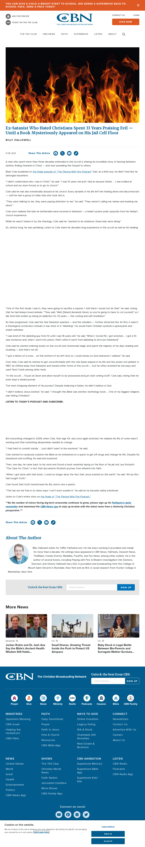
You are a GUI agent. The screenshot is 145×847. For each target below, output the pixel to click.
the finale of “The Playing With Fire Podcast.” (66, 496)
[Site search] (124, 36)
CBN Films (12, 738)
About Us (119, 740)
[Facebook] (55, 153)
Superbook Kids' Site (87, 779)
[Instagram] (77, 814)
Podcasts (119, 769)
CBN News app (49, 506)
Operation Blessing (18, 719)
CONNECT (120, 714)
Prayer (45, 724)
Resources (48, 740)
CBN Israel (13, 724)
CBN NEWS (49, 34)
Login (136, 15)
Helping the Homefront (13, 731)
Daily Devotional (52, 719)
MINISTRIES (14, 714)
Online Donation (87, 719)
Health (10, 779)
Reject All (108, 834)
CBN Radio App (123, 774)
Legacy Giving (86, 724)
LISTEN (98, 34)
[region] (72, 833)
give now (125, 21)
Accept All (108, 841)
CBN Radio (120, 763)
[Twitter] (62, 153)
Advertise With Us (124, 729)
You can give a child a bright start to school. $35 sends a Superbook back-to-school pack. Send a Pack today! (66, 5)
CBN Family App (51, 793)
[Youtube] (59, 814)
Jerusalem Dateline (53, 783)
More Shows (49, 788)
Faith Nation (49, 778)
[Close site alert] (138, 5)
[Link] (76, 153)
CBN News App (16, 795)
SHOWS (46, 758)
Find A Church (50, 735)
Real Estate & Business (86, 745)
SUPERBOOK (81, 34)
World (9, 769)
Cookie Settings (108, 826)
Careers (118, 735)
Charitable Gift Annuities (86, 736)
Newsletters (121, 719)
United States (15, 763)
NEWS (10, 758)
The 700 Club (28, 34)
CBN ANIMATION (89, 758)
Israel (9, 774)
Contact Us (118, 15)
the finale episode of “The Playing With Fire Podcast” (62, 171)
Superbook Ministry (89, 763)
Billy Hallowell (18, 140)
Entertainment (15, 784)
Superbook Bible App (87, 770)
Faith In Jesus (50, 729)
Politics (10, 790)
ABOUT (112, 34)
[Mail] (69, 153)
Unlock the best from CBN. (45, 587)
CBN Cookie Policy (41, 832)
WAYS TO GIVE (87, 714)
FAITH (64, 34)
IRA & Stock (84, 729)
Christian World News (51, 770)
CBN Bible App (50, 745)
